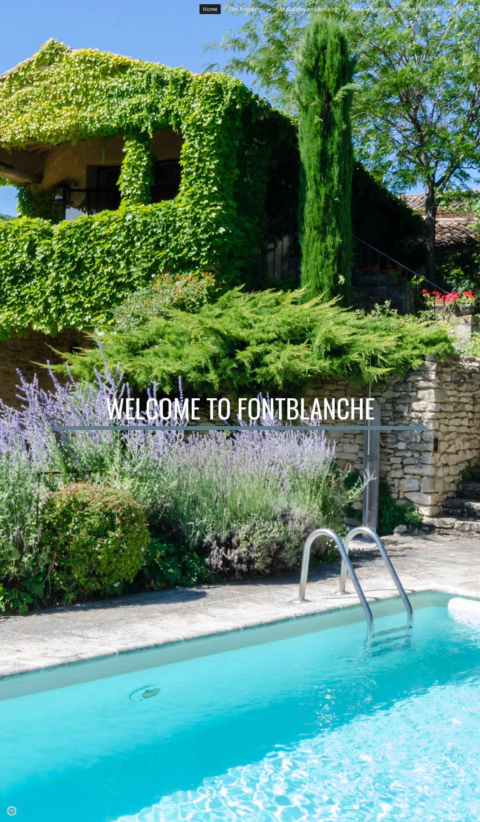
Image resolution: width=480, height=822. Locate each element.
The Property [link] (245, 9)
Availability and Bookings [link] (310, 9)
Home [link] (210, 9)
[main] (240, 411)
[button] (472, 9)
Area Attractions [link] (372, 9)
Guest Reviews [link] (420, 9)
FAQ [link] (454, 9)
